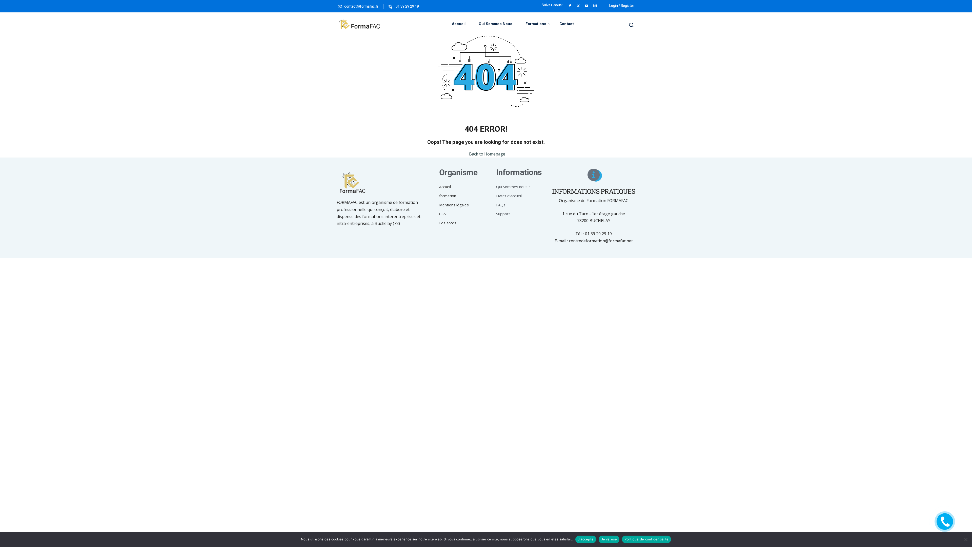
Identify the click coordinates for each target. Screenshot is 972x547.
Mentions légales (454, 204)
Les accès (447, 222)
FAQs (500, 204)
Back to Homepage (487, 154)
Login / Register (621, 5)
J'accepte (586, 539)
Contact (566, 24)
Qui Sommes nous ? (513, 186)
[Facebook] (570, 5)
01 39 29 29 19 (407, 6)
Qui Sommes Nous (495, 24)
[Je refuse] (965, 539)
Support (503, 213)
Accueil (458, 24)
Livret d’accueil (509, 195)
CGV (443, 213)
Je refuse (609, 539)
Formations (535, 24)
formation (447, 195)
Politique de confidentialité (646, 539)
